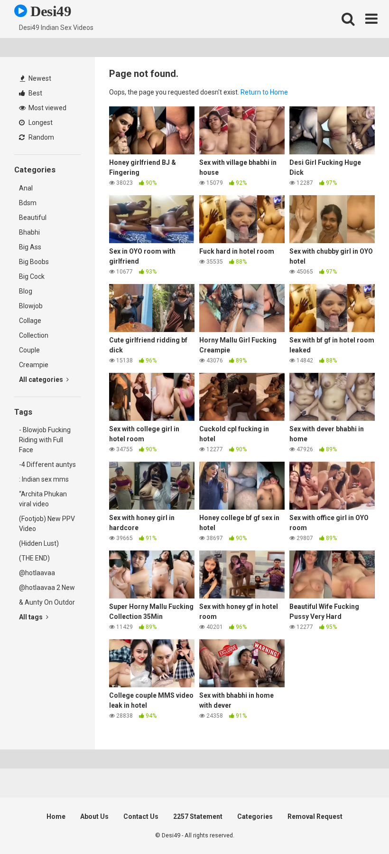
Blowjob (31, 306)
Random (40, 137)
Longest (40, 122)
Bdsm (28, 203)
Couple (29, 350)
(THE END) (34, 558)
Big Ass (30, 247)
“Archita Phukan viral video (43, 499)
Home (55, 816)
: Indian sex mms (44, 479)
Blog (25, 291)
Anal (26, 188)
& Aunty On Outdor (47, 602)
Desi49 (49, 11)
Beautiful (32, 217)
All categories (42, 379)
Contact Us (140, 816)
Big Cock (32, 276)
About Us (94, 816)
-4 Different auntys (47, 464)
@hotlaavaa (37, 573)
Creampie (33, 365)
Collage (30, 320)
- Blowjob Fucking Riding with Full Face (45, 440)
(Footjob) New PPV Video (47, 523)
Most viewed (46, 108)
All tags (31, 617)
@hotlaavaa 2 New (47, 587)
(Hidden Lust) (39, 543)
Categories (255, 816)
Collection (33, 335)
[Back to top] (357, 825)
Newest (39, 78)
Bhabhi (29, 232)
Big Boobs (34, 262)
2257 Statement (197, 816)
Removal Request (315, 816)
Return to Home (264, 92)
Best (34, 93)
